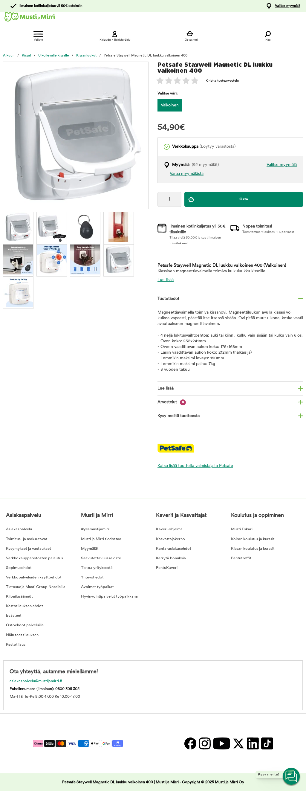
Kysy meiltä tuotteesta (178, 416)
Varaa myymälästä (187, 174)
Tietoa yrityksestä (97, 568)
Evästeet (14, 616)
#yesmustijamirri (95, 529)
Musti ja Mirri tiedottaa (101, 539)
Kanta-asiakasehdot (173, 549)
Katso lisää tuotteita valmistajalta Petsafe (195, 466)
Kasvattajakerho (170, 539)
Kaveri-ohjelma (169, 529)
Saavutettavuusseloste (101, 558)
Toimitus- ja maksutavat (27, 539)
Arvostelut (170, 402)
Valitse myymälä (287, 6)
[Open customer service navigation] (291, 776)
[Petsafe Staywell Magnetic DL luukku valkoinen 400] (18, 227)
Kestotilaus (15, 645)
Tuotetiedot (168, 299)
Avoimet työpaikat (97, 587)
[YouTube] (221, 743)
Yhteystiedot (92, 577)
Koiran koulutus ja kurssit (253, 539)
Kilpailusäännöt (19, 596)
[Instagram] (204, 743)
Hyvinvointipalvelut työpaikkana (109, 596)
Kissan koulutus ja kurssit (253, 549)
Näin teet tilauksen (22, 635)
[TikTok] (266, 743)
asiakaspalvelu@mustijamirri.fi (36, 681)
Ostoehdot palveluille (25, 625)
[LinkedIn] (252, 743)
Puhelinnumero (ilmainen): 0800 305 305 (44, 689)
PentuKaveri (167, 568)
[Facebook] (190, 743)
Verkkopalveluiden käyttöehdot (34, 577)
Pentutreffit (241, 558)
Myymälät (90, 549)
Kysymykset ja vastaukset (28, 549)
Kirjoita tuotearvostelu (222, 81)
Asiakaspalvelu (19, 529)
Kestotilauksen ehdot (24, 606)
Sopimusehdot (19, 568)
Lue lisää (165, 280)
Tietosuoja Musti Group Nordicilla (35, 587)
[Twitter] (238, 743)
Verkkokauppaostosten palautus (34, 558)
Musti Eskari (242, 529)
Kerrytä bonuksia (171, 558)
